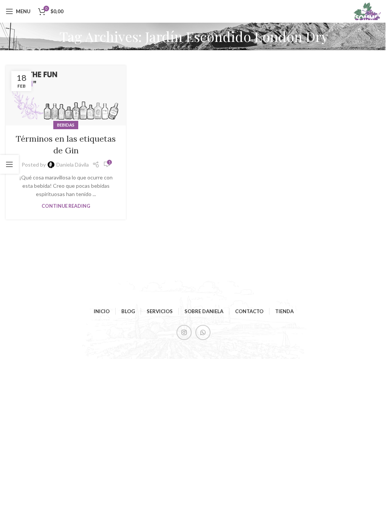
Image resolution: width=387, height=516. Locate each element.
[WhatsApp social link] (203, 332)
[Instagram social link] (184, 332)
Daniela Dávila (72, 164)
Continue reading (66, 206)
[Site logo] (367, 11)
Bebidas (65, 124)
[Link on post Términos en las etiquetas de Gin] (66, 95)
